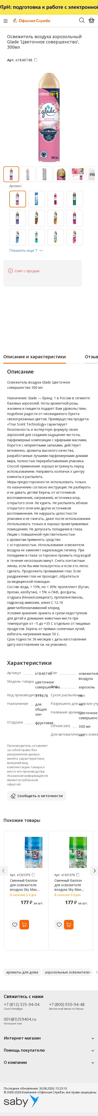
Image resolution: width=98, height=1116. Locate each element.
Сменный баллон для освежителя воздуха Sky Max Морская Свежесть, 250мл (26, 889)
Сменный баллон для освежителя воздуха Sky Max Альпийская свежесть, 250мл (68, 889)
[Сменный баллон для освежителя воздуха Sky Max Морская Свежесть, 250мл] (26, 852)
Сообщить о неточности (40, 795)
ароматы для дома (22, 972)
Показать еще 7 (23, 250)
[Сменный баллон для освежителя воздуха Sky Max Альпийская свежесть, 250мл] (71, 852)
